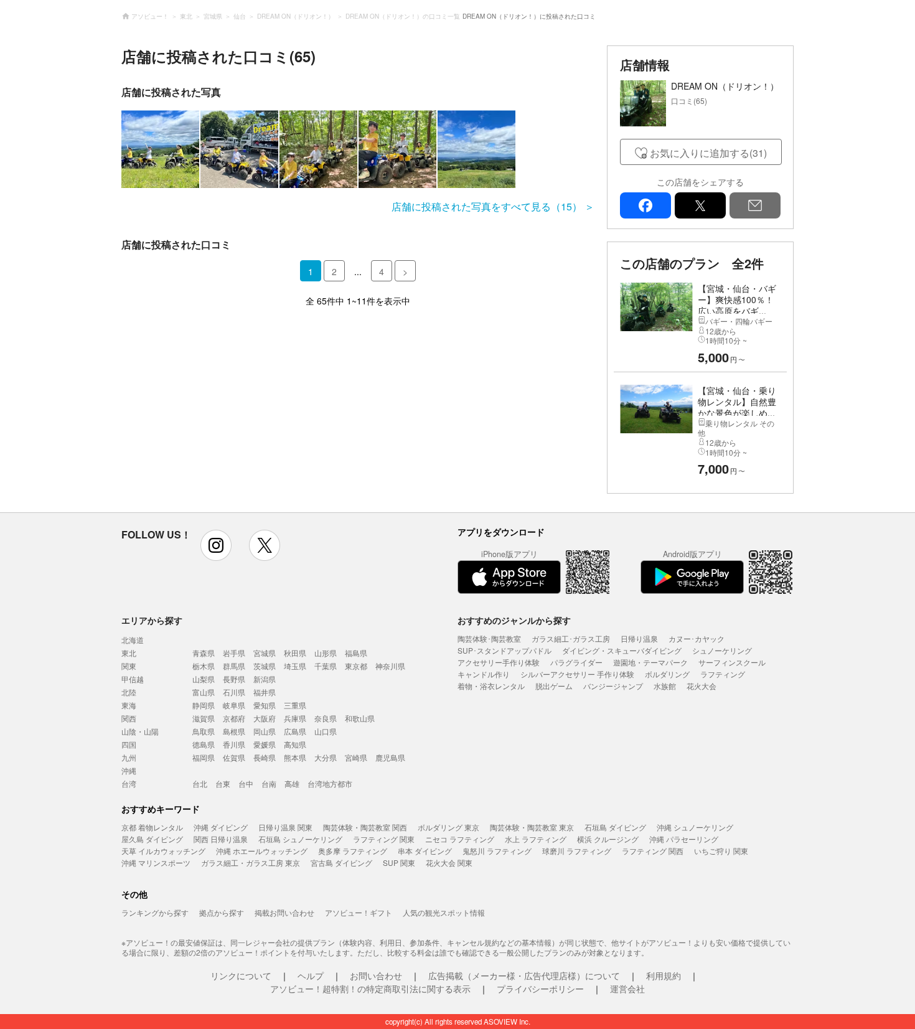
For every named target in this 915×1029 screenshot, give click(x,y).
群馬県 (234, 665)
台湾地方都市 (329, 783)
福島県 (356, 652)
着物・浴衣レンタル (491, 685)
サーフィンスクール (732, 662)
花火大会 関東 (449, 862)
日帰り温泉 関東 (285, 827)
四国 (128, 744)
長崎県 (264, 757)
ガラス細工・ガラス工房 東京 (250, 862)
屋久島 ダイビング (152, 839)
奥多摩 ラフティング (352, 850)
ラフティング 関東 (384, 839)
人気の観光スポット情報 (444, 912)
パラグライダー (576, 662)
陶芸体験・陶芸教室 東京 (532, 827)
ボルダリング (667, 674)
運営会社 (627, 988)
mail (755, 205)
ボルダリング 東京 (448, 827)
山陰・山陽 (140, 731)
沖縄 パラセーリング (683, 839)
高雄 (291, 783)
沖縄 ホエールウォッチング (261, 850)
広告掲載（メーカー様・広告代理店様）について (524, 975)
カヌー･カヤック (697, 638)
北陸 (128, 692)
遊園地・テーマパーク (650, 662)
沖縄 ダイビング (221, 827)
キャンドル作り (484, 674)
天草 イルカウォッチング (163, 850)
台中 (245, 783)
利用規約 (663, 975)
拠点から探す (221, 912)
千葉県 (325, 665)
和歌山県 (360, 718)
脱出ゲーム (554, 685)
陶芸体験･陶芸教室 (489, 638)
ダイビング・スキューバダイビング (622, 650)
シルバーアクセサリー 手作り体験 (577, 674)
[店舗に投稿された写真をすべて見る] (357, 149)
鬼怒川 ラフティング (497, 850)
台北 (199, 783)
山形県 (325, 652)
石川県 (234, 692)
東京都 (356, 665)
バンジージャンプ (613, 685)
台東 (222, 783)
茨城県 (264, 665)
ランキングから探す (155, 912)
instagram (216, 545)
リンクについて (240, 975)
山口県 (325, 731)
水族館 (665, 685)
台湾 (128, 783)
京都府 (234, 718)
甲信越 (132, 679)
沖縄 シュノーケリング (695, 827)
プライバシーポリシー (540, 988)
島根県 (234, 731)
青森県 (203, 652)
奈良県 (325, 718)
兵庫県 (295, 718)
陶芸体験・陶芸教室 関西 (365, 827)
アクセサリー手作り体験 (499, 662)
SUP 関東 (399, 862)
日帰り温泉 (639, 638)
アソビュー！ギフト (358, 912)
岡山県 (264, 731)
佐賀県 (234, 757)
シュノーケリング (722, 650)
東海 (128, 705)
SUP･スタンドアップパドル (504, 650)
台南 (268, 783)
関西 (128, 718)
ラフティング (722, 674)
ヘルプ (311, 975)
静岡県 (203, 705)
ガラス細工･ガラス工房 (571, 638)
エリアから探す (151, 620)
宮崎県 (356, 757)
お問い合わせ (376, 975)
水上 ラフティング (535, 839)
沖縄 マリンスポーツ (155, 862)
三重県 (295, 705)
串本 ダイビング (425, 850)
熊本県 (295, 757)
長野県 (234, 679)
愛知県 (264, 705)
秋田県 (295, 652)
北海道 (132, 639)
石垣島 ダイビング (615, 827)
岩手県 (234, 652)
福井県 (264, 692)
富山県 (203, 692)
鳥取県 (203, 731)
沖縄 (128, 770)
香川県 (234, 744)
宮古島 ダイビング (341, 862)
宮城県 (264, 652)
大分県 (325, 757)
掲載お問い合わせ (284, 912)
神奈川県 (390, 665)
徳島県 (203, 744)
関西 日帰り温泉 (221, 839)
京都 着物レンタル (152, 827)
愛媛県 (264, 744)
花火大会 (701, 685)
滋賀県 (203, 718)
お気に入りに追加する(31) (708, 153)
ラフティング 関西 (652, 850)
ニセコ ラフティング (459, 839)
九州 (128, 757)
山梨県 (203, 679)
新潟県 (264, 679)
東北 (128, 652)
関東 (128, 665)
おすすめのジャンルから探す (514, 620)
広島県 (295, 731)
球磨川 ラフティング (576, 850)
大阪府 (264, 718)
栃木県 (203, 665)
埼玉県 (295, 665)
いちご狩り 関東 (721, 850)
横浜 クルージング (608, 839)
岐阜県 (234, 705)
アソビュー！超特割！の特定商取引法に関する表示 (370, 988)
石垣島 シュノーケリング (300, 839)
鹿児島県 (390, 757)
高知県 (295, 744)
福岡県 (203, 757)
